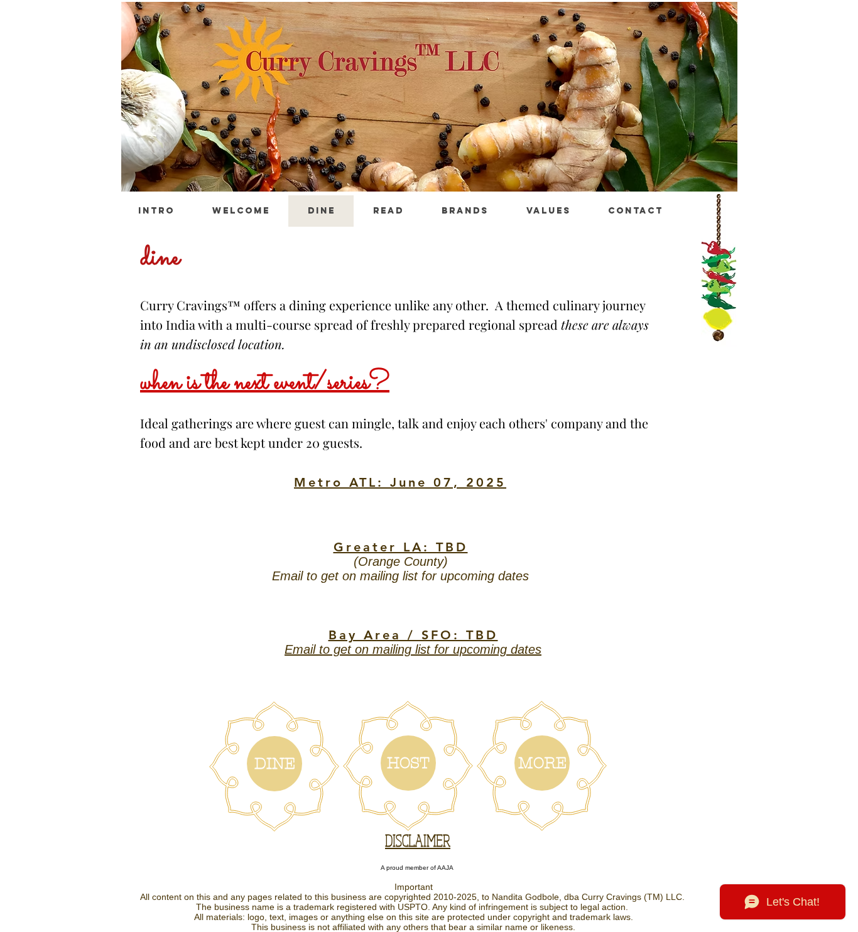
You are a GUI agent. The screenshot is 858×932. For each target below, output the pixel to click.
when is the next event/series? (264, 383)
